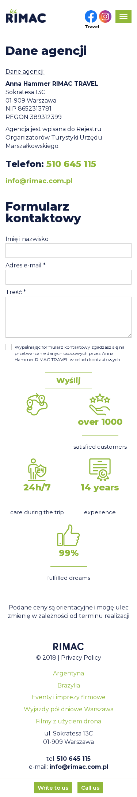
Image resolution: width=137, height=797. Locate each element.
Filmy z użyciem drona (68, 721)
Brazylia (68, 685)
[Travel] (91, 16)
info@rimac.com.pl (38, 181)
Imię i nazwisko (27, 239)
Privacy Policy (81, 657)
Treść (15, 292)
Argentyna (68, 673)
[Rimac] (25, 16)
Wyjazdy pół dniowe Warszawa (69, 709)
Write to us (53, 787)
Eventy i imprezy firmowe (68, 697)
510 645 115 (71, 164)
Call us (90, 787)
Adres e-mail (25, 265)
